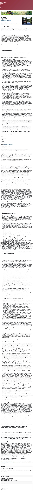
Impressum (16, 249)
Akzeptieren (2, 248)
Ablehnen (7, 248)
